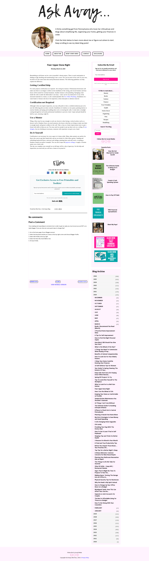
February (98, 508)
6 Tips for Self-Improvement (104, 335)
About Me (57, 54)
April (97, 321)
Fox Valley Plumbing (70, 96)
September (99, 306)
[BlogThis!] (56, 209)
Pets (106, 117)
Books (106, 96)
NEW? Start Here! (72, 54)
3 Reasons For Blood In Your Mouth (106, 440)
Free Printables (106, 105)
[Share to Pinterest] (61, 209)
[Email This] (55, 209)
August (98, 309)
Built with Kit (57, 201)
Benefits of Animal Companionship (106, 354)
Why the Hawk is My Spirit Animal (106, 482)
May (96, 318)
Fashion (106, 99)
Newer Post (33, 281)
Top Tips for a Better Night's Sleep (106, 450)
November (99, 300)
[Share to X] (58, 209)
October (98, 303)
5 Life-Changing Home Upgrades (105, 422)
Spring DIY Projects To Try (103, 377)
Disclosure (98, 54)
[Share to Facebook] (59, 209)
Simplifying (106, 122)
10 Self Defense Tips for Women (105, 366)
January (98, 511)
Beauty (106, 93)
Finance (106, 102)
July (96, 312)
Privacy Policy (85, 557)
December (98, 297)
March (97, 324)
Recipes (106, 119)
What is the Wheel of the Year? (105, 347)
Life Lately (98, 424)
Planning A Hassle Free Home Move (106, 415)
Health (106, 108)
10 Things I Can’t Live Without (105, 403)
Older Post (82, 281)
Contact (86, 54)
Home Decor (106, 111)
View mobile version (58, 284)
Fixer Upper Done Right (102, 389)
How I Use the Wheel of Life (104, 391)
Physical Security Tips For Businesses (107, 480)
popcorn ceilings (70, 142)
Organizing (106, 114)
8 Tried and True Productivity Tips (106, 443)
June (96, 315)
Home (47, 54)
